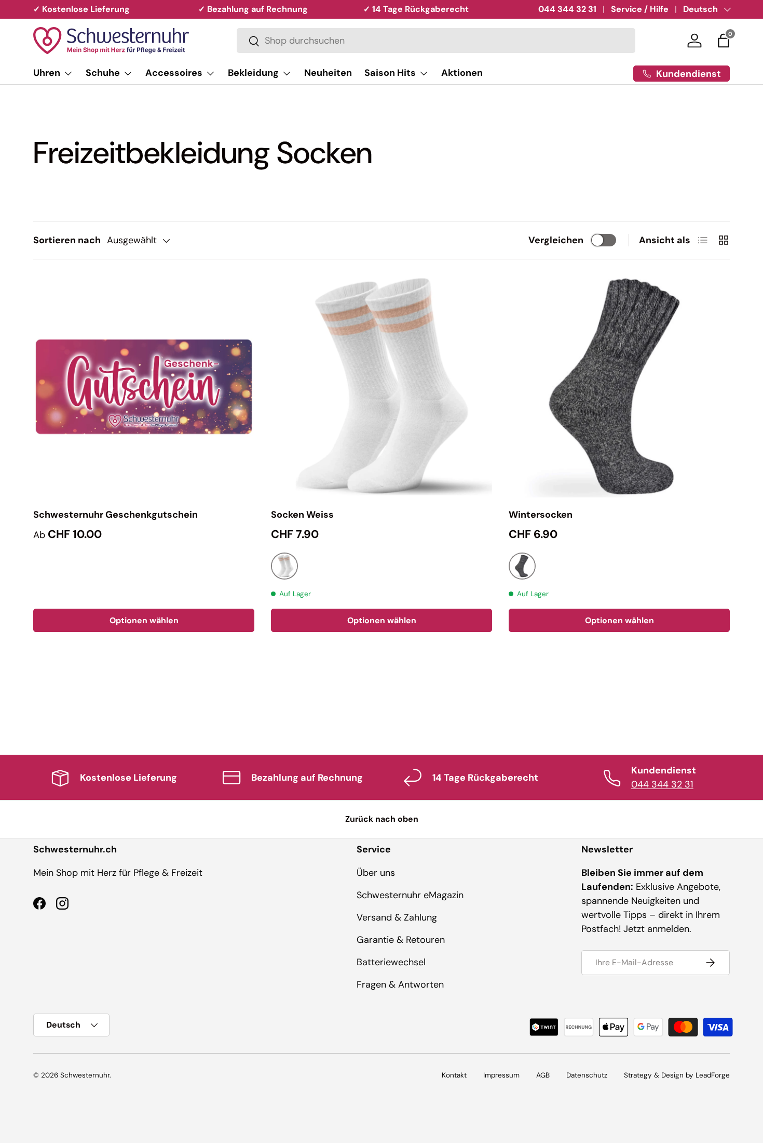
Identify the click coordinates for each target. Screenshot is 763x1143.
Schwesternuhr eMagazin (410, 895)
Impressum (501, 1075)
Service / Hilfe (640, 9)
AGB (543, 1075)
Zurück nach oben (381, 818)
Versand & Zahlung (397, 917)
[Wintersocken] (619, 386)
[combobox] (436, 41)
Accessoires (173, 73)
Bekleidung (253, 73)
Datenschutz (586, 1075)
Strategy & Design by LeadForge (677, 1075)
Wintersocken (541, 514)
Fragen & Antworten (400, 984)
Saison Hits (390, 73)
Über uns (376, 872)
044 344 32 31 (567, 9)
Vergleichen (555, 240)
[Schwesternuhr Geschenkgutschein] (143, 386)
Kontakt (454, 1075)
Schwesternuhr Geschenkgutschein (115, 514)
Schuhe (103, 73)
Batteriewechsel (391, 962)
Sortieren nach (67, 240)
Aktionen (462, 73)
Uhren (46, 73)
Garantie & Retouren (401, 940)
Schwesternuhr (85, 1075)
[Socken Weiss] (381, 386)
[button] (723, 40)
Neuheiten (328, 73)
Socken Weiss (302, 514)
